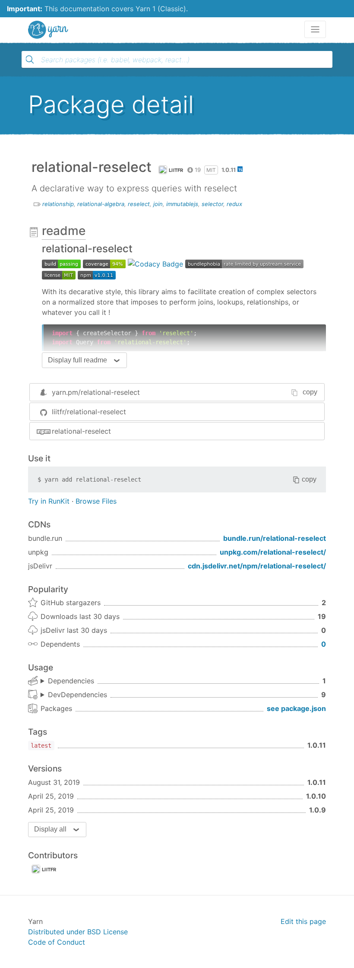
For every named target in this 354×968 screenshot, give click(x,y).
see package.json (296, 708)
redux (234, 203)
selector (212, 203)
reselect (139, 203)
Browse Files (96, 501)
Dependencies (71, 680)
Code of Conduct (56, 942)
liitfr (176, 170)
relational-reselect (81, 431)
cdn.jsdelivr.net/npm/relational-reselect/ (257, 566)
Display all (50, 829)
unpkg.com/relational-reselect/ (273, 552)
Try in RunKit (49, 501)
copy (310, 392)
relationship (58, 203)
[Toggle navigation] (315, 29)
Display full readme (77, 360)
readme (63, 230)
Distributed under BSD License (78, 931)
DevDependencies (77, 694)
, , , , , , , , (74, 695)
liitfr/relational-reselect (89, 411)
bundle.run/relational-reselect (274, 538)
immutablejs (182, 203)
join (158, 203)
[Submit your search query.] (30, 60)
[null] (61, 263)
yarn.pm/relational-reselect (96, 392)
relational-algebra (100, 203)
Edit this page (303, 921)
